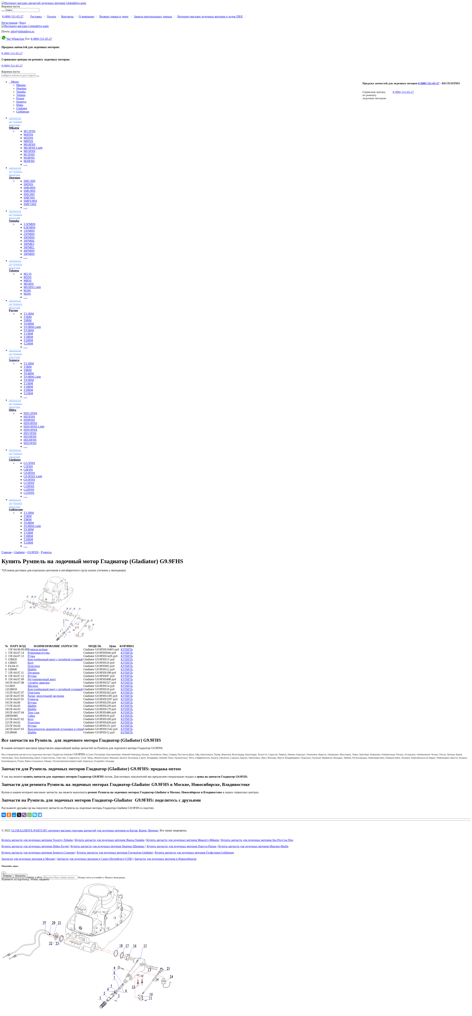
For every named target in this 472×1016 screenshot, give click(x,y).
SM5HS (28, 184)
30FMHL (29, 240)
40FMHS (29, 250)
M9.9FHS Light (33, 147)
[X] (19, 815)
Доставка (36, 16)
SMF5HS (29, 197)
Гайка (31, 715)
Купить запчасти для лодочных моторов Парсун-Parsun (181, 846)
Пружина (33, 672)
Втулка (32, 676)
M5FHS (28, 137)
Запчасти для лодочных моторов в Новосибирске (165, 858)
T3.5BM (29, 313)
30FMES (29, 244)
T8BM (28, 320)
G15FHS (29, 482)
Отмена (7, 875)
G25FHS (29, 492)
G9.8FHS (29, 473)
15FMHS (29, 230)
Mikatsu (21, 85)
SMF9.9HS (30, 200)
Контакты (67, 16)
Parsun (20, 98)
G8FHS (28, 469)
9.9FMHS (29, 227)
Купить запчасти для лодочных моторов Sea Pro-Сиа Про (257, 840)
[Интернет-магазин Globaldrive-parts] (25, 26)
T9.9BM (29, 330)
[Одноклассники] (9, 815)
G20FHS (29, 489)
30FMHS (29, 237)
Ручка (31, 656)
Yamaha (21, 91)
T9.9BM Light (32, 327)
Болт (31, 662)
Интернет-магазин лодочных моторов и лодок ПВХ (210, 16)
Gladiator (21, 108)
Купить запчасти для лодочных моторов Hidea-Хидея (35, 846)
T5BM (28, 317)
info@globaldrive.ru (22, 31)
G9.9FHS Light (33, 476)
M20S (27, 293)
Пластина (34, 666)
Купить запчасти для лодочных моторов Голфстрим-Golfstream (194, 852)
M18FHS (29, 157)
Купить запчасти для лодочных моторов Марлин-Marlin (253, 846)
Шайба (32, 669)
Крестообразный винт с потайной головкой (55, 659)
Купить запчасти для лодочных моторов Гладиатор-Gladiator (115, 852)
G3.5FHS (29, 463)
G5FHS (28, 466)
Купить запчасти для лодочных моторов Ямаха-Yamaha (109, 840)
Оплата (51, 16)
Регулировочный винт (42, 679)
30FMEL (29, 247)
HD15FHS (30, 433)
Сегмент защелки (39, 682)
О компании (86, 16)
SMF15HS (30, 204)
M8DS (28, 280)
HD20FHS (30, 439)
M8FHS (28, 141)
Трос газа (33, 712)
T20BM (28, 340)
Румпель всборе (38, 649)
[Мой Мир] (14, 815)
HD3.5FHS (30, 413)
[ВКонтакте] (3, 815)
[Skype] (34, 815)
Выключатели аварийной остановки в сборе (55, 729)
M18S (27, 290)
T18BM (28, 336)
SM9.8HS (29, 187)
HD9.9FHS (30, 429)
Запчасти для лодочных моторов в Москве (28, 858)
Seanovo (21, 101)
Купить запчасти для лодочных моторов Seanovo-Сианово (38, 852)
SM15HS (29, 194)
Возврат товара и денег (114, 16)
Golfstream (22, 111)
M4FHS (28, 134)
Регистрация (9, 22)
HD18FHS (30, 436)
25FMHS (29, 234)
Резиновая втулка (39, 652)
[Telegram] (40, 815)
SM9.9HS (29, 190)
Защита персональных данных (153, 16)
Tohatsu (20, 95)
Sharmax (21, 88)
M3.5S (28, 273)
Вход (23, 22)
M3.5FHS (29, 131)
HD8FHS (29, 419)
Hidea (19, 105)
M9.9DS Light (32, 287)
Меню (14, 81)
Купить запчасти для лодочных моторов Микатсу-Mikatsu (182, 840)
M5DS (28, 277)
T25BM (28, 343)
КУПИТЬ (127, 649)
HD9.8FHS (30, 423)
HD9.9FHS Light (34, 426)
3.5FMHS (29, 224)
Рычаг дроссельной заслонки (46, 695)
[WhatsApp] (29, 815)
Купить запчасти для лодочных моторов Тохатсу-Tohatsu (37, 840)
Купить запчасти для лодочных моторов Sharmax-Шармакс (108, 846)
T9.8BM (29, 323)
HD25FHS (30, 443)
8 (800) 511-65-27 (12, 16)
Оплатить (20, 875)
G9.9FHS (29, 479)
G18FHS (29, 486)
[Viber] (24, 815)
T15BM (28, 333)
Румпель (46, 552)
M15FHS (29, 154)
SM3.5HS (29, 181)
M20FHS (29, 161)
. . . (25, 164)
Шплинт (33, 685)
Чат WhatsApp (15, 38)
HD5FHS (29, 416)
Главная (6, 552)
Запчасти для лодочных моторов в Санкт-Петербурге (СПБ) (94, 858)
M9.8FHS (29, 144)
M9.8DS (29, 283)
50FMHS (29, 254)
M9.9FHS (29, 151)
